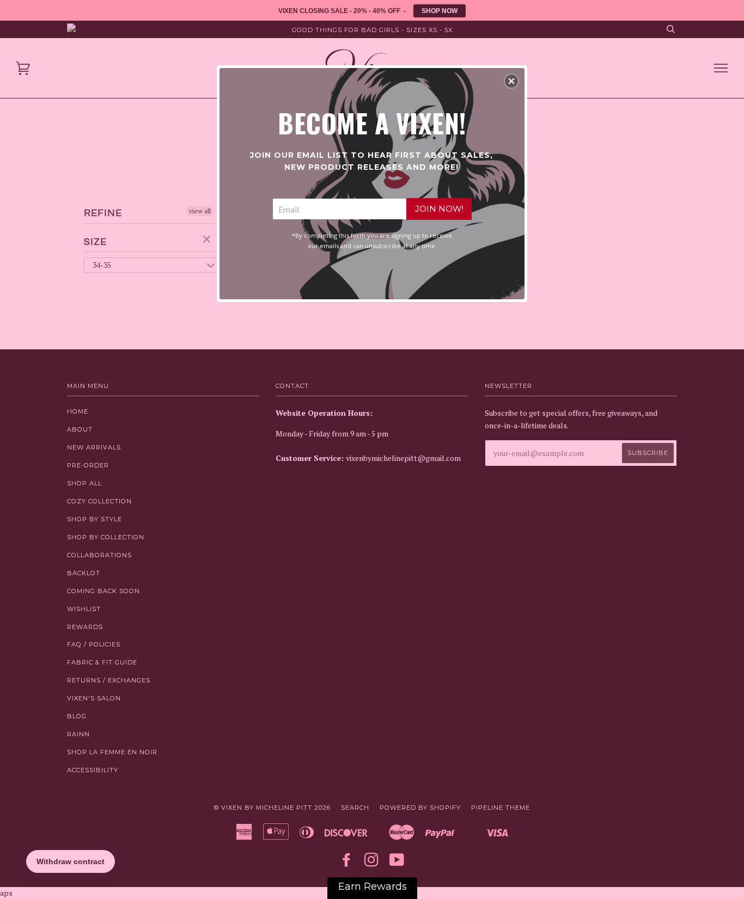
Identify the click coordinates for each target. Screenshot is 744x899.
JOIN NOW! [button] (439, 209)
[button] (511, 81)
